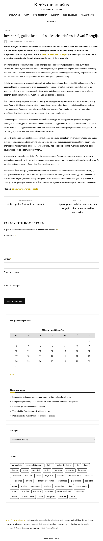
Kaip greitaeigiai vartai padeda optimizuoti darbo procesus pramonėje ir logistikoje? (45, 402)
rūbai (70, 486)
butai (77, 465)
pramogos (35, 486)
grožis (46, 470)
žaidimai (62, 496)
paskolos (89, 481)
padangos (63, 481)
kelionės (82, 470)
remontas (59, 486)
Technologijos (70, 15)
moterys (89, 475)
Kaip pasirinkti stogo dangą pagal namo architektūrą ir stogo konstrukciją (41, 397)
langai (38, 475)
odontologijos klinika (45, 481)
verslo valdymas (64, 491)
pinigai (14, 486)
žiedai (72, 496)
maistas (60, 475)
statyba (25, 491)
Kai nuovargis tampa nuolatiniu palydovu (28, 406)
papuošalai (76, 481)
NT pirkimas (17, 481)
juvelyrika (70, 470)
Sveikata (55, 15)
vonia (40, 496)
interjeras (58, 470)
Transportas (87, 15)
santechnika (81, 486)
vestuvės (79, 491)
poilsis (24, 486)
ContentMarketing (15, 41)
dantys (15, 470)
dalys (86, 465)
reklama (47, 486)
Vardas (7, 259)
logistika (49, 475)
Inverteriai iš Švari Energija (54, 54)
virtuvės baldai (27, 496)
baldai (49, 465)
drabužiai (36, 470)
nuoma (29, 481)
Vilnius (14, 496)
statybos (37, 491)
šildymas (51, 496)
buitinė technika (64, 465)
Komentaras (10, 235)
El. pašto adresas (12, 272)
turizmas (49, 491)
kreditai (28, 475)
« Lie (12, 374)
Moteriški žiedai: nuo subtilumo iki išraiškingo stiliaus (33, 416)
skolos (14, 491)
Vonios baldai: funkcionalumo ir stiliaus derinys (31, 411)
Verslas (50, 22)
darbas (25, 470)
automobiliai (17, 465)
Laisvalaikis (14, 15)
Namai (27, 15)
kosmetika (16, 475)
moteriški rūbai (74, 475)
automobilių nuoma (35, 465)
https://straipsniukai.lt (15, 520)
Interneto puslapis (12, 285)
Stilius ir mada (40, 15)
